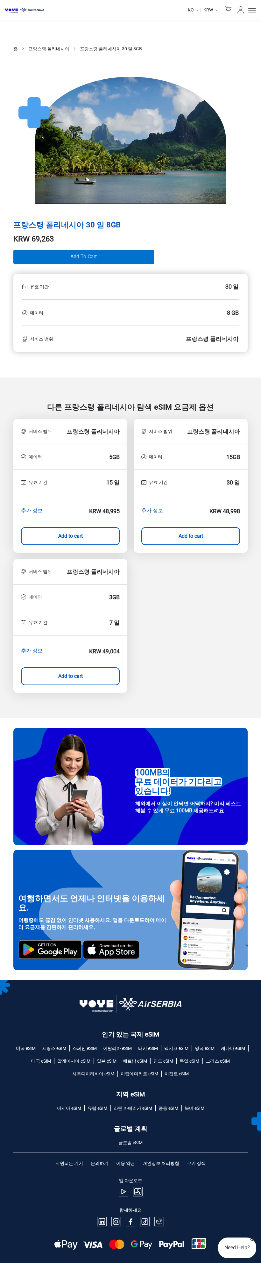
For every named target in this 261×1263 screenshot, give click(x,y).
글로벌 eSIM (130, 1142)
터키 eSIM (148, 1048)
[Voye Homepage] (24, 10)
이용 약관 (125, 1163)
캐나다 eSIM (233, 1048)
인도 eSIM (163, 1061)
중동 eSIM (168, 1108)
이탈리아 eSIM (117, 1048)
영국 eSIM (205, 1048)
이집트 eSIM (177, 1073)
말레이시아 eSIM (73, 1061)
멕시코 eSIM (176, 1048)
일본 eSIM (106, 1061)
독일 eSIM (189, 1061)
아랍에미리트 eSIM (139, 1073)
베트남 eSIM (135, 1061)
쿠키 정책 (196, 1163)
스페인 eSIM (85, 1048)
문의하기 (100, 1163)
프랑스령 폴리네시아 (48, 48)
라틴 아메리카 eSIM (133, 1108)
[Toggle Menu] (252, 10)
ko (191, 9)
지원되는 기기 (69, 1163)
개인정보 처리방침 (161, 1163)
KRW (208, 9)
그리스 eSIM (218, 1061)
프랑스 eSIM (54, 1048)
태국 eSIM (41, 1061)
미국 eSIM (26, 1048)
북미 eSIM (194, 1108)
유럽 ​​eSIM (97, 1108)
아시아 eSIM (69, 1108)
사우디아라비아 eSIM (93, 1073)
